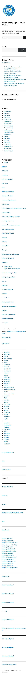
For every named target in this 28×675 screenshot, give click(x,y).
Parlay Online (8, 266)
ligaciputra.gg (8, 358)
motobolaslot (6, 62)
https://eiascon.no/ (8, 452)
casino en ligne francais (9, 200)
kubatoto (6, 396)
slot (3, 187)
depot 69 (6, 406)
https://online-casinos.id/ (10, 542)
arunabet (6, 423)
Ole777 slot (7, 404)
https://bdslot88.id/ (8, 559)
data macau (7, 371)
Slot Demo (7, 443)
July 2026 (6, 113)
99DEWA (4, 495)
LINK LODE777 (6, 469)
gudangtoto (5, 343)
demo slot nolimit (9, 394)
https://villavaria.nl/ (8, 258)
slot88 (5, 362)
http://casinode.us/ (8, 585)
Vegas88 (6, 437)
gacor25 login (6, 212)
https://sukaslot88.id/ (8, 549)
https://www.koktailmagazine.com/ (12, 512)
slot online (5, 246)
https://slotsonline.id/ (8, 561)
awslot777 (5, 285)
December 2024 (8, 151)
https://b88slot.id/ (7, 565)
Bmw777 (4, 241)
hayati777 (6, 408)
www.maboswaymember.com (11, 225)
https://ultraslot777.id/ (9, 551)
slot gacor (5, 322)
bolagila (6, 410)
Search (4, 47)
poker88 (6, 373)
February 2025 (8, 146)
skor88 (6, 360)
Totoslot (4, 237)
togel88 (6, 419)
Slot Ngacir (5, 204)
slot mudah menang (8, 229)
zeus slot (6, 400)
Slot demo (7, 412)
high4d (6, 385)
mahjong (5, 175)
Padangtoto (5, 576)
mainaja (6, 441)
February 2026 (8, 121)
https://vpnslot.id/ (7, 553)
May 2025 (6, 140)
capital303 (7, 416)
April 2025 (7, 142)
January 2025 (7, 148)
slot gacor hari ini (7, 179)
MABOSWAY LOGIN (8, 233)
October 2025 (8, 130)
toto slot (6, 366)
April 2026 (7, 117)
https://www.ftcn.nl (8, 602)
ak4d (5, 398)
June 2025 (7, 138)
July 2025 (6, 136)
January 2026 (8, 123)
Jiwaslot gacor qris (7, 318)
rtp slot (4, 166)
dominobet (7, 381)
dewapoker (7, 379)
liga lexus (6, 427)
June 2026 (7, 115)
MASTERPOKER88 (7, 487)
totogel (6, 414)
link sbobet (5, 530)
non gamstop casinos (8, 277)
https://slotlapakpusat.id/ (10, 567)
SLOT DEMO (7, 425)
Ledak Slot (7, 354)
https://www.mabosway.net (12, 268)
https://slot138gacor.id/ (9, 557)
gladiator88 (7, 369)
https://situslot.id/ (7, 563)
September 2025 (8, 132)
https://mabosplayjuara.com (10, 254)
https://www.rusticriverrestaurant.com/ (14, 208)
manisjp (4, 611)
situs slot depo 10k (7, 289)
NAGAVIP (5, 171)
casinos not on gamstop (9, 273)
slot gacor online (9, 387)
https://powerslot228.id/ (9, 545)
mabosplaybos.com (8, 221)
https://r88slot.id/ (7, 547)
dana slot (6, 352)
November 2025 (8, 128)
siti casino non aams (8, 191)
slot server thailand (8, 656)
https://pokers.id (7, 538)
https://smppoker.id (8, 540)
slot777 (4, 281)
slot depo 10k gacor (8, 638)
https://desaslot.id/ (8, 555)
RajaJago (4, 262)
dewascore (7, 364)
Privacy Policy (7, 670)
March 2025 (7, 144)
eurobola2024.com (9, 389)
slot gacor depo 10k (8, 302)
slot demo (7, 433)
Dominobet (7, 429)
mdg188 (4, 293)
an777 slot (5, 183)
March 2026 (7, 119)
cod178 (6, 356)
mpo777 (6, 391)
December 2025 (8, 126)
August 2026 (7, 111)
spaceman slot (6, 337)
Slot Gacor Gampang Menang (11, 216)
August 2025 (7, 134)
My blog (6, 162)
